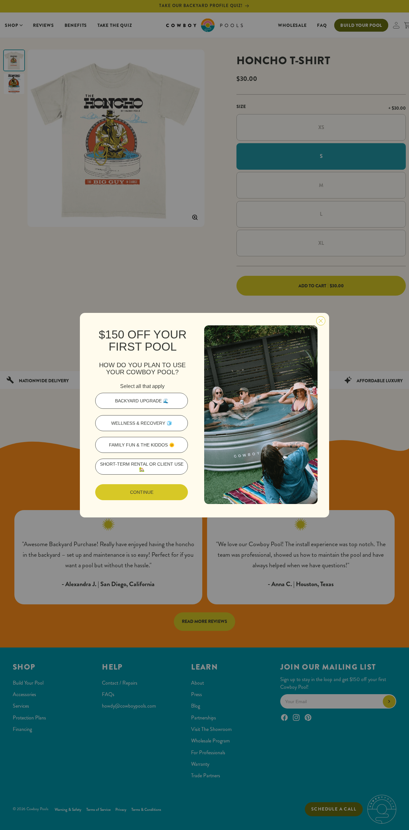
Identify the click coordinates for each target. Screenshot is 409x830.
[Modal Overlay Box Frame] (204, 415)
